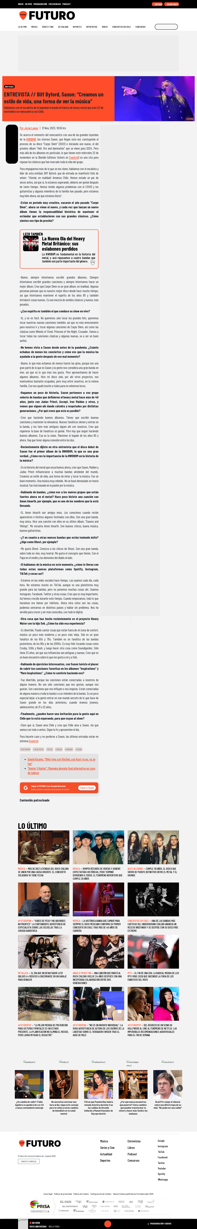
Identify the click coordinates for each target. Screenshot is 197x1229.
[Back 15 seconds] (100, 1224)
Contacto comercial (29, 1161)
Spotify (161, 1173)
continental (115, 1206)
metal (50, 749)
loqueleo (128, 1214)
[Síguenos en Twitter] (163, 14)
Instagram (162, 1146)
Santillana (93, 1202)
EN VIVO (28, 4)
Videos (105, 26)
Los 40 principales (79, 1202)
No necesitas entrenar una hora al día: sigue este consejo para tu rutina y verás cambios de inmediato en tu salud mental (63, 1107)
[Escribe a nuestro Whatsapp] (177, 14)
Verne (132, 1206)
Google (161, 1140)
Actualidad (63, 26)
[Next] (121, 1224)
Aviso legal (48, 1193)
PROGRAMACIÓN (40, 4)
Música (34, 26)
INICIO (20, 4)
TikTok (160, 1151)
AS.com (131, 1202)
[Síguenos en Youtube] (168, 14)
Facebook (162, 1157)
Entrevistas (91, 26)
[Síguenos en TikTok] (154, 14)
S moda (116, 1214)
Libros (131, 1147)
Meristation (142, 1214)
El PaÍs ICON (104, 1214)
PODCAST (66, 4)
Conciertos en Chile (121, 26)
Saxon (79, 749)
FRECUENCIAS (55, 4)
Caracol (151, 1202)
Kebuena (151, 1206)
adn (140, 1202)
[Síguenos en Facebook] (159, 14)
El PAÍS (65, 1202)
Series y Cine (48, 26)
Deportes (77, 26)
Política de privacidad (63, 1193)
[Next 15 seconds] (114, 1224)
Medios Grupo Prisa (40, 1211)
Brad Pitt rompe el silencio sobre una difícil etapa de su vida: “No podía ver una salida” (168, 1104)
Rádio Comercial (155, 1214)
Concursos (140, 26)
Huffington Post (69, 1206)
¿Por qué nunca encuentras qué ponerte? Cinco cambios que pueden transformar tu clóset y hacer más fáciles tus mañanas (133, 1107)
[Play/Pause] (107, 1224)
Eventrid (73, 157)
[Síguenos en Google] (145, 14)
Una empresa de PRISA (40, 1204)
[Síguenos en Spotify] (173, 14)
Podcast (132, 1154)
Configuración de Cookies (100, 1193)
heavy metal (39, 749)
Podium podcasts (64, 1210)
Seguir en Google (87, 788)
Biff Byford (25, 749)
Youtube (161, 1168)
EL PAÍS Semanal (123, 1206)
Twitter (161, 1163)
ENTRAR (158, 4)
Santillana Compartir (108, 1202)
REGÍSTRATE (172, 4)
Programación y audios (161, 1223)
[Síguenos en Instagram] (150, 14)
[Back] (93, 1224)
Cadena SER (121, 1202)
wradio (93, 1206)
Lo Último (22, 26)
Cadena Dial (140, 1206)
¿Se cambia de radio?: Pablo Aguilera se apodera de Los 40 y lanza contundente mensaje (29, 1104)
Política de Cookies (81, 1193)
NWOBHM (31, 139)
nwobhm (69, 749)
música (59, 749)
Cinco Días (104, 1206)
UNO (85, 1206)
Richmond (64, 1214)
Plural (91, 1214)
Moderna (78, 1214)
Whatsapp (162, 1179)
